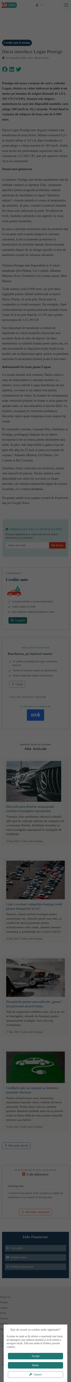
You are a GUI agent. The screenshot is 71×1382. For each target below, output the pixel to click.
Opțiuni (37, 1374)
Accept (35, 1356)
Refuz (35, 1365)
